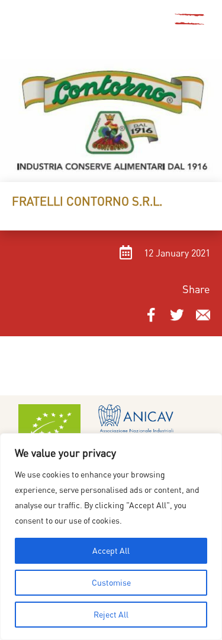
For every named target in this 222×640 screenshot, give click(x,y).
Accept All (111, 550)
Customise (111, 582)
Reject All (111, 614)
